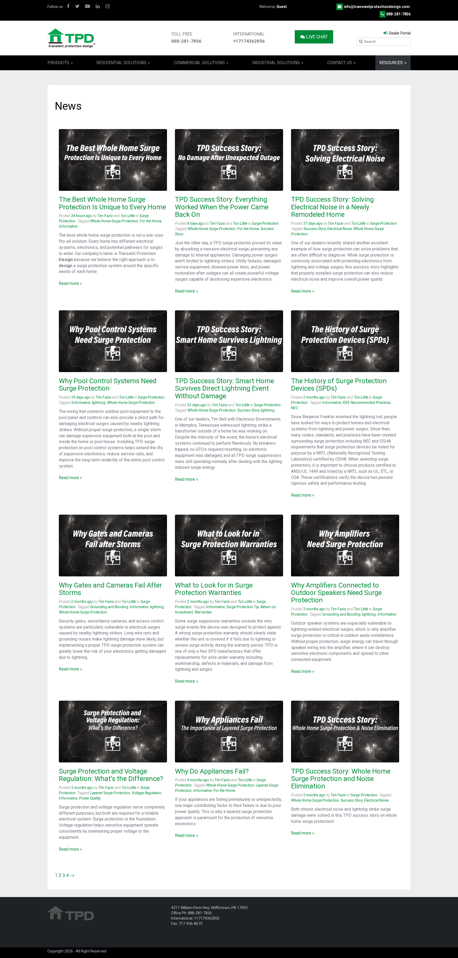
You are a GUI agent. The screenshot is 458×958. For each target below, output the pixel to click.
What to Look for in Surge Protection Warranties (214, 589)
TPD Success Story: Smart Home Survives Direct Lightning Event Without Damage (224, 388)
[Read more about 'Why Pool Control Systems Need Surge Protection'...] (113, 341)
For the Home (150, 221)
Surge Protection (265, 223)
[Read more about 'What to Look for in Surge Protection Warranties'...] (229, 545)
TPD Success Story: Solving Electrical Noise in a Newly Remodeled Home (332, 206)
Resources (391, 62)
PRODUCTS (58, 62)
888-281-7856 (398, 14)
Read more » (70, 283)
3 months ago (314, 609)
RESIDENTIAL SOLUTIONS (121, 62)
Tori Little (128, 216)
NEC (294, 408)
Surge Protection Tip (242, 607)
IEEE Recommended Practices (366, 402)
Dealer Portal (399, 33)
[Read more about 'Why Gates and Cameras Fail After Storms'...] (113, 545)
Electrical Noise (339, 229)
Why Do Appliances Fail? (212, 771)
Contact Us (340, 62)
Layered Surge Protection (110, 793)
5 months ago (314, 795)
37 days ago (313, 223)
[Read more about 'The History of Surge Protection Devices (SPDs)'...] (345, 341)
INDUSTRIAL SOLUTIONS (276, 62)
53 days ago (196, 405)
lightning (98, 402)
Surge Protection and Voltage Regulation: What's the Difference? (111, 775)
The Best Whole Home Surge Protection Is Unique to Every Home (112, 203)
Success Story (315, 229)
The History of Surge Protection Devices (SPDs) (339, 384)
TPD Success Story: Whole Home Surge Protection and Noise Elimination (340, 778)
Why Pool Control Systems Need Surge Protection (107, 384)
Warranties (203, 612)
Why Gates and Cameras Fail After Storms (110, 589)
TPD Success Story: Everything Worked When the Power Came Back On (221, 206)
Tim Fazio (105, 216)
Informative (68, 226)
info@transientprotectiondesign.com (377, 7)
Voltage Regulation (146, 793)
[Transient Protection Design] (71, 38)
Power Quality (89, 798)
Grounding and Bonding (109, 607)
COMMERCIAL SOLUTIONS (200, 62)
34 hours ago (81, 216)
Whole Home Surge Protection (114, 221)
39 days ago (80, 397)
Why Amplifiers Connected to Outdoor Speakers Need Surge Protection (336, 592)
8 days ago (195, 223)
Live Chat (316, 36)
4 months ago (198, 780)
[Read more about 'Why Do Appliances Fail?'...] (229, 731)
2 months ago (314, 397)
